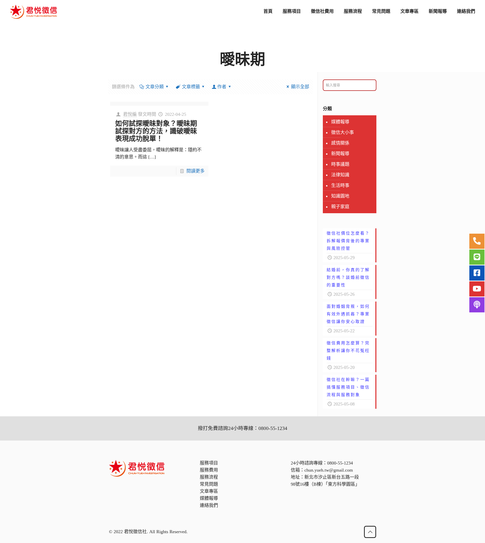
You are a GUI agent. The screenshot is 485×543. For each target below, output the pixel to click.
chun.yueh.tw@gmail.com (328, 470)
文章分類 (155, 86)
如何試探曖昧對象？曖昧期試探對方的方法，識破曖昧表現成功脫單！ (156, 131)
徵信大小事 (342, 132)
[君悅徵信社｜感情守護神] (33, 11)
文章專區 (209, 491)
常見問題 (209, 484)
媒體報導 (340, 121)
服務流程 (209, 477)
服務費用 (209, 470)
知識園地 (340, 196)
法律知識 (340, 174)
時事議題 (340, 164)
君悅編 (130, 114)
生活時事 (340, 185)
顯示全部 (300, 86)
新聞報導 (340, 153)
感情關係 (340, 143)
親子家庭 (340, 206)
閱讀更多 (195, 171)
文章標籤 (191, 86)
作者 (221, 86)
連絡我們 (209, 505)
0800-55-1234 (340, 463)
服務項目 (209, 463)
